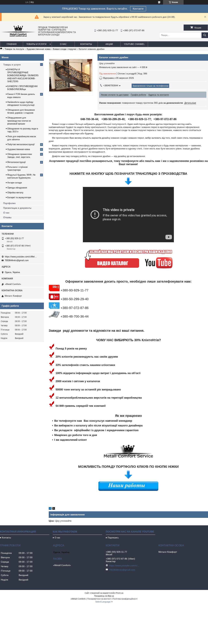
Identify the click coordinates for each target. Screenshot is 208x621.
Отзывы (7, 217)
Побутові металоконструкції (21, 144)
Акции (109, 44)
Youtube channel (134, 44)
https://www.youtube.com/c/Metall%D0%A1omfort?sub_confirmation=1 (21, 256)
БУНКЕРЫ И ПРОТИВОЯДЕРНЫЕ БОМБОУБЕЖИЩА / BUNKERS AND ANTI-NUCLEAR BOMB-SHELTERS (23, 75)
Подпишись (113, 537)
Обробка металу (15, 192)
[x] (53, 509)
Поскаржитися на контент (99, 599)
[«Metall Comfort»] (18, 36)
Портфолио (9, 203)
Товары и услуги (36, 44)
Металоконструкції (16, 162)
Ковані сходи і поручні (64, 49)
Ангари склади (14, 182)
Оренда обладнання (17, 187)
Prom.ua (119, 593)
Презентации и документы (17, 208)
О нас (63, 44)
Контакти (138, 8)
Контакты (86, 44)
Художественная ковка (38, 49)
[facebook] (50, 509)
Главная (11, 44)
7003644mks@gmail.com (17, 260)
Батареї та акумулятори (19, 197)
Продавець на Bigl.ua (104, 596)
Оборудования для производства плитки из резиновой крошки (19, 120)
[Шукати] (205, 35)
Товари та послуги (14, 49)
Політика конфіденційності (125, 599)
